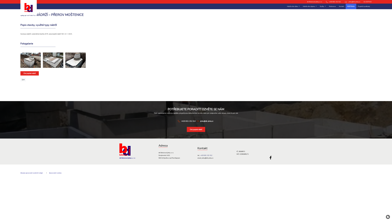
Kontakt (341, 6)
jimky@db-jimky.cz (354, 2)
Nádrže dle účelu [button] (292, 6)
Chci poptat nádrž (29, 73)
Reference (332, 6)
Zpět (23, 80)
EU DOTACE (368, 2)
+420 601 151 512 (335, 2)
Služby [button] (322, 6)
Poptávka (351, 6)
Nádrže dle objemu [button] (309, 6)
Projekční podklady (364, 6)
